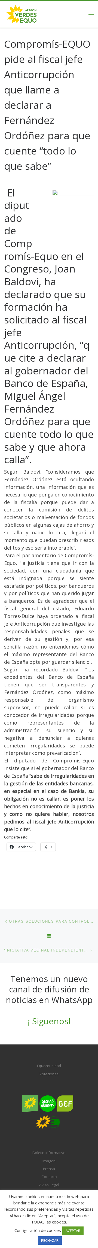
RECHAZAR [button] (50, 1240)
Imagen (49, 1160)
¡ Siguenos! (49, 1021)
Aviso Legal (49, 1184)
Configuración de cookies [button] (37, 1230)
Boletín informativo (49, 1152)
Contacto (49, 1176)
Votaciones (49, 1073)
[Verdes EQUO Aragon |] (21, 14)
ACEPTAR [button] (73, 1230)
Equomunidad (49, 1065)
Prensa (49, 1168)
